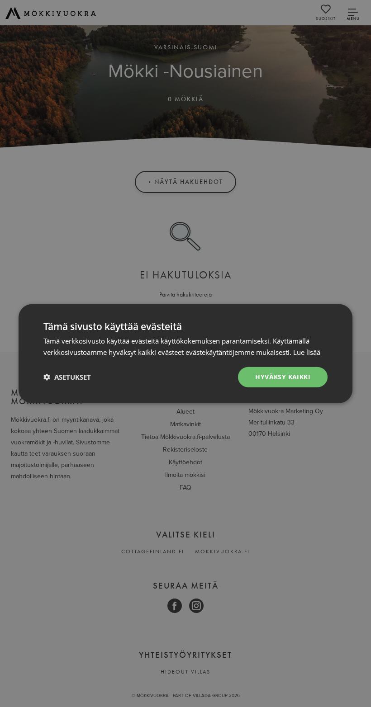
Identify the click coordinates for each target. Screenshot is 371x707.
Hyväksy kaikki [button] (282, 376)
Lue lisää (306, 352)
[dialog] (185, 353)
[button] (67, 377)
